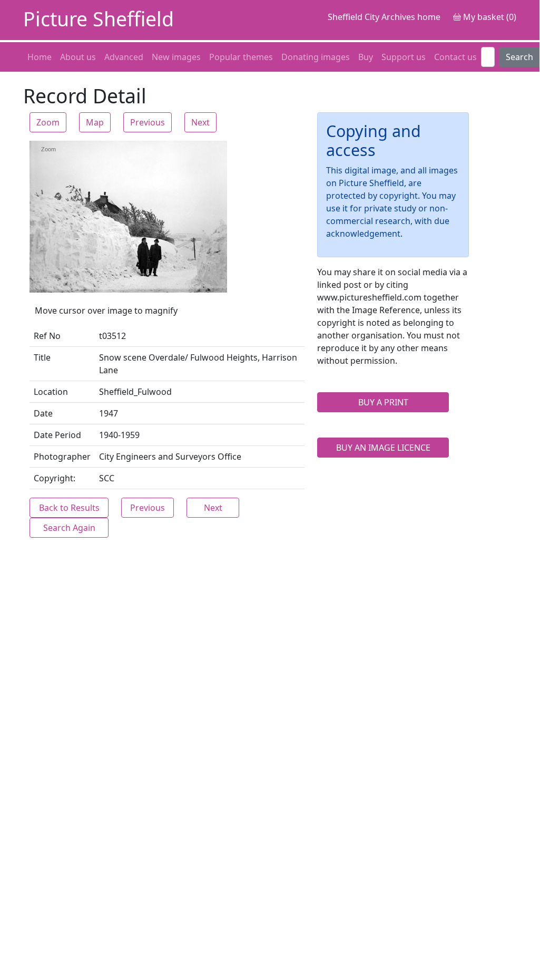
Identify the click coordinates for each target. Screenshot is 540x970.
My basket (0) (488, 17)
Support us (403, 57)
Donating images (315, 57)
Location (51, 391)
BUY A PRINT (383, 402)
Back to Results (69, 507)
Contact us (455, 57)
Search (519, 57)
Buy (365, 57)
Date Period (57, 435)
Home (39, 57)
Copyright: (54, 478)
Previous (147, 122)
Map (95, 122)
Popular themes (241, 57)
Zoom (48, 122)
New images (176, 57)
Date (43, 413)
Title (42, 357)
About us (78, 57)
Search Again (69, 528)
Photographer (62, 456)
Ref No (47, 336)
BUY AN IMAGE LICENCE (383, 447)
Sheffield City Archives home (384, 17)
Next (200, 122)
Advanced (123, 57)
